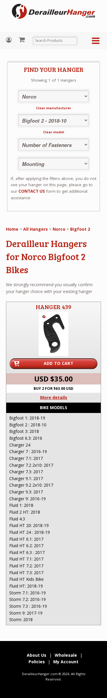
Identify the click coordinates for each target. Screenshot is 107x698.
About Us (36, 655)
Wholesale (66, 655)
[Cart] (22, 39)
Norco (59, 229)
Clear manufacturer (53, 108)
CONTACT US (31, 191)
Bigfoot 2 (80, 229)
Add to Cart (58, 363)
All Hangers (35, 229)
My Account (9, 40)
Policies (37, 661)
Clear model (53, 132)
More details (53, 397)
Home (12, 229)
